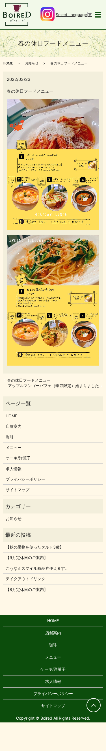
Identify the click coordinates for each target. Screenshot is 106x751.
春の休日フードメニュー (29, 380)
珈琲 (10, 437)
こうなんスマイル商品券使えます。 (37, 568)
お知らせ (31, 63)
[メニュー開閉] (98, 15)
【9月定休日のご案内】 (27, 557)
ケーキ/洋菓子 (18, 458)
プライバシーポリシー (25, 479)
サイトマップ (17, 489)
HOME (8, 63)
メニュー (13, 447)
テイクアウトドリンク (25, 578)
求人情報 (13, 468)
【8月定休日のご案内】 (27, 589)
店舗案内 (13, 426)
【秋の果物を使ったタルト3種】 (35, 547)
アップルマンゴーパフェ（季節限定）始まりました (53, 385)
